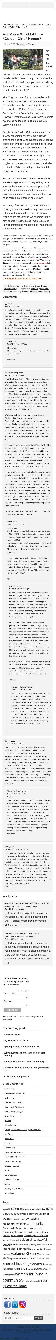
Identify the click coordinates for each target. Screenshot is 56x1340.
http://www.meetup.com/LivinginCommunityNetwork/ (29, 543)
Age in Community (15, 1209)
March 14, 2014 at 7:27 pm (21, 690)
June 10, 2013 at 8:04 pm (14, 375)
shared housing (44, 292)
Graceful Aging (41, 286)
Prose (25, 1330)
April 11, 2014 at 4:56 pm (14, 939)
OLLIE (7, 1143)
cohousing (32, 1218)
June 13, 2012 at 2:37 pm (14, 909)
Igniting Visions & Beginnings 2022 (22, 1047)
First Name (15, 1001)
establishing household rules (36, 1236)
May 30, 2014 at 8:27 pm (16, 794)
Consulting (9, 1116)
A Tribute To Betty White (16, 1076)
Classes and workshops (15, 1093)
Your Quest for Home (14, 1188)
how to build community (44, 1244)
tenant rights (48, 1264)
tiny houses (28, 1268)
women (38, 1269)
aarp (4, 1209)
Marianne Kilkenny (27, 44)
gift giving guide (14, 1240)
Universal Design (12, 1179)
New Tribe (9, 1139)
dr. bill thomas (17, 1236)
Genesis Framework (42, 1330)
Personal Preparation (14, 1152)
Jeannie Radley (11, 372)
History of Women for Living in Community (23, 1130)
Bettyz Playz (10, 1089)
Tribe (7, 1170)
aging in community (33, 1209)
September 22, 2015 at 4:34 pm (16, 849)
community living (12, 1232)
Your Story (9, 1193)
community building (35, 1228)
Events (8, 1120)
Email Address (15, 993)
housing (32, 1245)
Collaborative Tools (13, 1102)
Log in (35, 1333)
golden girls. (44, 289)
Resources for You (13, 1161)
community (35, 1223)
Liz (6, 303)
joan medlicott (38, 1249)
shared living (37, 1264)
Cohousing (9, 1098)
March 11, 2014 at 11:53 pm (19, 589)
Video (7, 1184)
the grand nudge (12, 1269)
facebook (6, 1240)
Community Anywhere (25, 286)
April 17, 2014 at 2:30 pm (14, 744)
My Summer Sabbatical (16, 1040)
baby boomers (18, 1214)
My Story (9, 1134)
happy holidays (24, 1244)
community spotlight (32, 1232)
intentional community (12, 292)
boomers (34, 289)
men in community (45, 1254)
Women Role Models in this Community (24, 1061)
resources (16, 1258)
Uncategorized (11, 1175)
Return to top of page (28, 1327)
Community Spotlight (14, 1111)
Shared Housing (10, 289)
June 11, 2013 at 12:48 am (17, 344)
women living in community (31, 1281)
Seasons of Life (12, 1034)
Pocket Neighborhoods (14, 1157)
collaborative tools (14, 1223)
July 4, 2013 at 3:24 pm (15, 524)
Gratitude (14, 1245)
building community (19, 1219)
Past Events (10, 1148)
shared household (43, 1258)
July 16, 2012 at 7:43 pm (14, 306)
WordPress (24, 1333)
